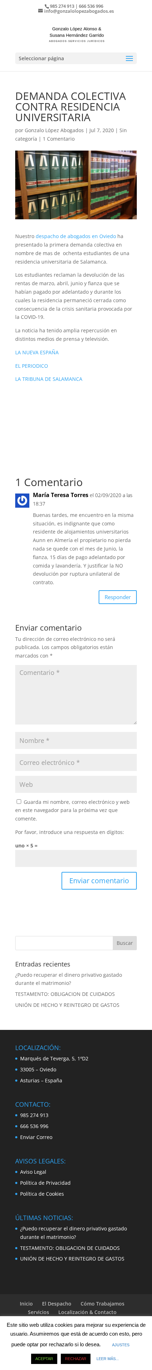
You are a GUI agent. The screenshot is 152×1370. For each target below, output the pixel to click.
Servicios (38, 1312)
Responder (118, 597)
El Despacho (56, 1303)
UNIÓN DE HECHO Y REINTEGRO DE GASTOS (67, 1005)
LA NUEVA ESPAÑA (37, 352)
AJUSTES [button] (120, 1345)
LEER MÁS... (108, 1359)
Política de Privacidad (45, 1182)
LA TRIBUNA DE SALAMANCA (48, 379)
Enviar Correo (36, 1137)
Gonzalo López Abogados (54, 130)
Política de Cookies (42, 1193)
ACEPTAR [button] (44, 1359)
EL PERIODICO (31, 365)
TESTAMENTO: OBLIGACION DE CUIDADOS (65, 994)
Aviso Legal (33, 1171)
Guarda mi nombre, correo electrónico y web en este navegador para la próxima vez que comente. (72, 810)
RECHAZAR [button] (75, 1359)
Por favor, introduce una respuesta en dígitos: (69, 832)
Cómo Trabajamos (102, 1303)
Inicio (26, 1303)
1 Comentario (59, 138)
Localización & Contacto (87, 1312)
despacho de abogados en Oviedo (76, 236)
